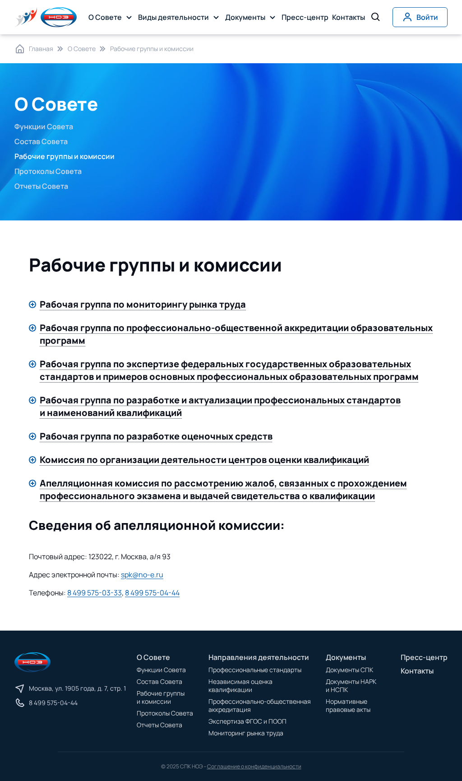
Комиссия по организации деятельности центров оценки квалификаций (204, 460)
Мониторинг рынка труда (245, 733)
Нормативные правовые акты (348, 705)
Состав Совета (41, 141)
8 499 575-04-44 (152, 593)
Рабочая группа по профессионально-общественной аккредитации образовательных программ (236, 334)
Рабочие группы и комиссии (161, 697)
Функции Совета (43, 126)
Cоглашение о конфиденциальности (254, 766)
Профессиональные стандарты (254, 669)
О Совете (82, 48)
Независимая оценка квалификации (240, 685)
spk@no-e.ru (142, 575)
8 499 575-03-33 (94, 593)
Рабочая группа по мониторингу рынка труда (143, 304)
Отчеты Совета (41, 186)
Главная (41, 48)
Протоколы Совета (48, 171)
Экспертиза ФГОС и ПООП (247, 721)
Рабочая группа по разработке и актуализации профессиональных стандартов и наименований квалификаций (220, 406)
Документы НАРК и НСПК (351, 685)
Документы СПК (349, 669)
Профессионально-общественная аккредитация (259, 705)
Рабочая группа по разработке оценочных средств (156, 436)
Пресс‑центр (305, 17)
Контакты (348, 17)
